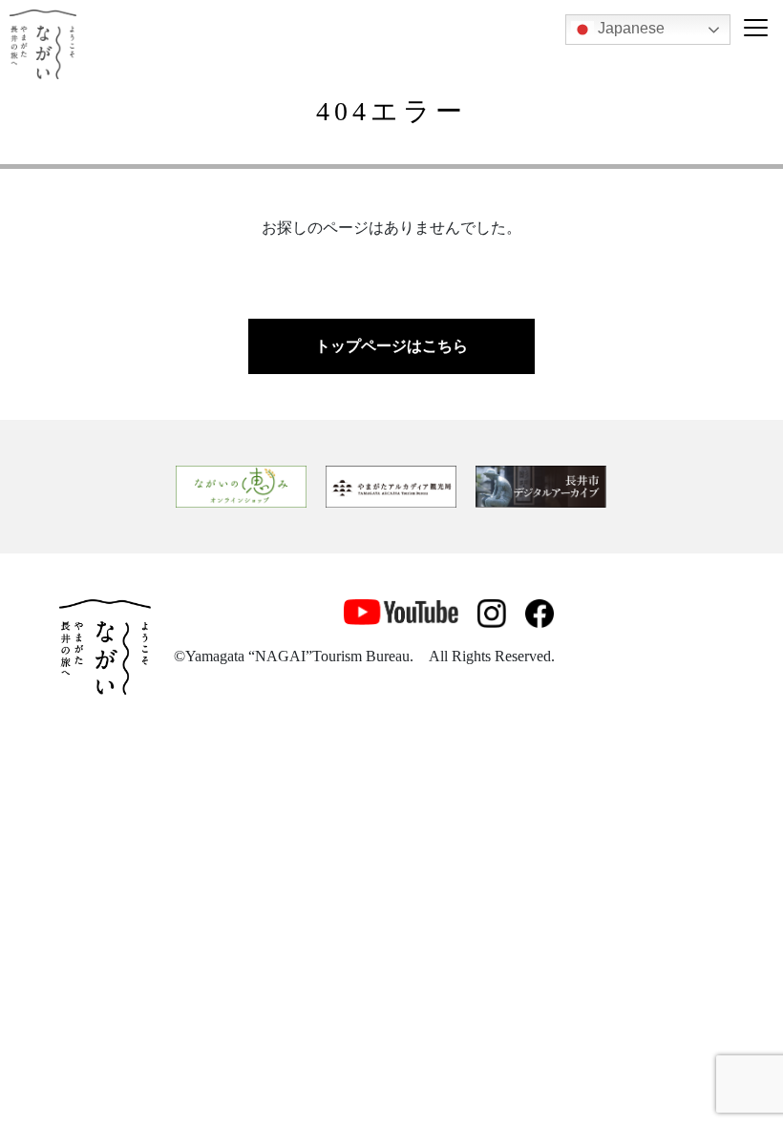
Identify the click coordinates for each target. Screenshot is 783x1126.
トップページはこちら (391, 346)
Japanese (629, 28)
